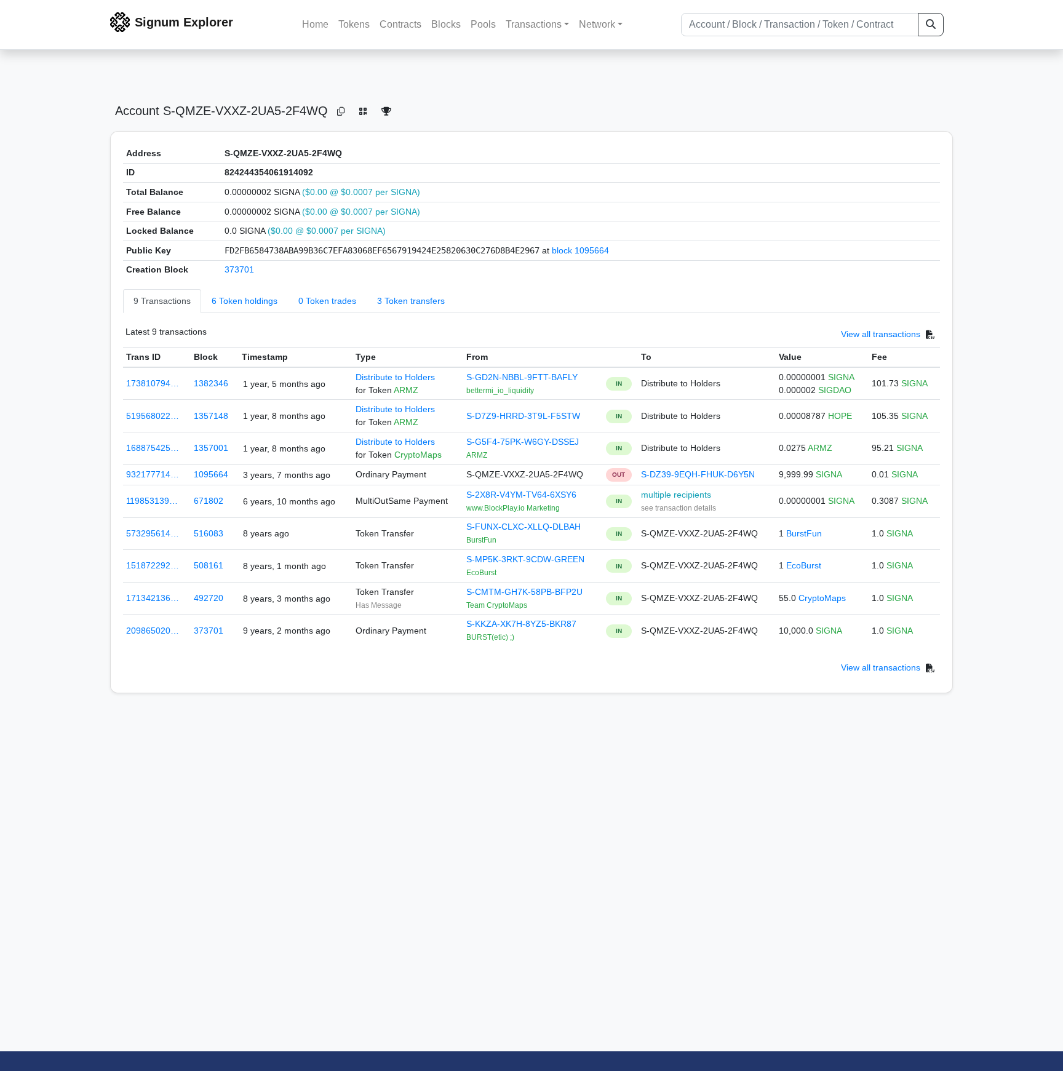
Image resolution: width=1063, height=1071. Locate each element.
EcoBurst (803, 565)
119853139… (152, 501)
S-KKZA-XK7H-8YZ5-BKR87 (521, 624)
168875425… (152, 448)
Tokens (354, 24)
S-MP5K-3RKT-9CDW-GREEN (525, 559)
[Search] (931, 24)
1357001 (211, 448)
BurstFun (804, 533)
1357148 (211, 416)
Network (597, 24)
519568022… (152, 416)
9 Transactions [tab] (162, 301)
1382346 (211, 383)
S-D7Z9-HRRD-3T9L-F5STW (523, 416)
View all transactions (880, 334)
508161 (208, 565)
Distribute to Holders (395, 377)
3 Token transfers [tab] (411, 301)
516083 (208, 533)
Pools (483, 24)
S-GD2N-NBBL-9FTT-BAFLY (522, 377)
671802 (208, 501)
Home (315, 24)
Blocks (446, 24)
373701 (239, 269)
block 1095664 (580, 250)
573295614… (152, 533)
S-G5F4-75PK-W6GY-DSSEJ (522, 442)
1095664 (211, 474)
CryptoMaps (822, 598)
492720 (208, 598)
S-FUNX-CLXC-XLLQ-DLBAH (523, 527)
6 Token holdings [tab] (244, 301)
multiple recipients (676, 495)
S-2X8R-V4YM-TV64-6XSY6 (521, 495)
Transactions (534, 24)
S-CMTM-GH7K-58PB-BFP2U (524, 592)
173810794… (152, 383)
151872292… (152, 565)
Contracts (400, 24)
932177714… (152, 474)
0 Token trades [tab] (327, 301)
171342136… (152, 598)
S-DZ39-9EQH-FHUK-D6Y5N (698, 474)
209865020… (152, 630)
